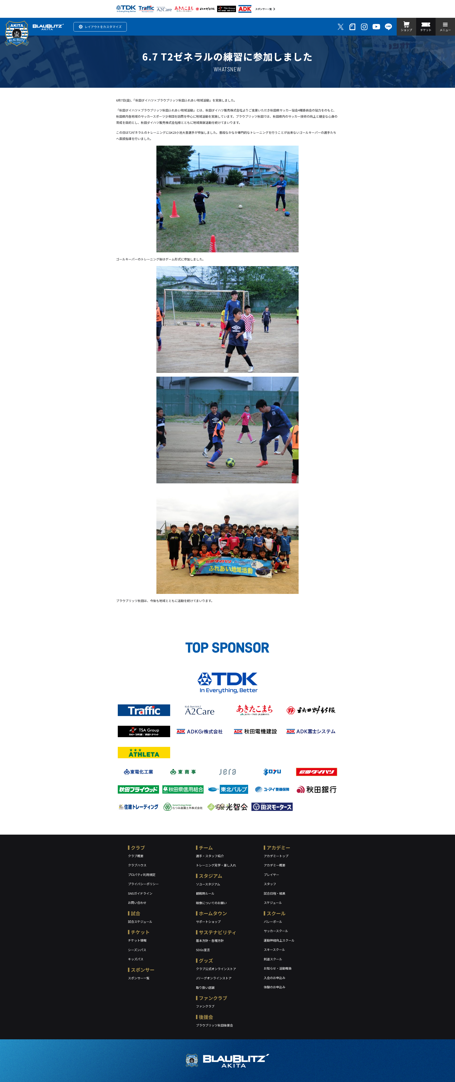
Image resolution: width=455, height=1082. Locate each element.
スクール (276, 913)
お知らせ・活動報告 (277, 968)
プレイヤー (271, 874)
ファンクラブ (213, 997)
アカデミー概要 (274, 865)
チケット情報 (137, 940)
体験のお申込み (274, 987)
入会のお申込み (274, 978)
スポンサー (143, 969)
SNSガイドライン (140, 893)
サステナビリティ (218, 932)
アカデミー (278, 847)
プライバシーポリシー (143, 884)
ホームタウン (213, 913)
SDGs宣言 (203, 950)
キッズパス (135, 959)
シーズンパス (137, 950)
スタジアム (210, 875)
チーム (206, 847)
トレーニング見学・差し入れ (216, 865)
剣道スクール (273, 959)
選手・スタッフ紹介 (210, 856)
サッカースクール (276, 931)
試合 (135, 913)
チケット (140, 932)
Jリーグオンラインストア (214, 978)
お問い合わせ (137, 902)
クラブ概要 (135, 856)
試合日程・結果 (274, 893)
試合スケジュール (140, 921)
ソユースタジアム (208, 884)
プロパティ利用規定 (141, 874)
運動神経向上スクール (279, 940)
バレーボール (273, 921)
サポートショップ (208, 921)
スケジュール (273, 902)
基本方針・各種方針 (210, 940)
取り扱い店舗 (205, 987)
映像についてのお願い (211, 903)
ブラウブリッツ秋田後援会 (214, 1025)
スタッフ (270, 884)
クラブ (138, 847)
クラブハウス (137, 865)
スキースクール (274, 949)
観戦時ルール (205, 893)
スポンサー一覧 (263, 9)
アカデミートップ (276, 856)
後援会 (206, 1016)
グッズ (206, 960)
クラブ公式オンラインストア (216, 968)
